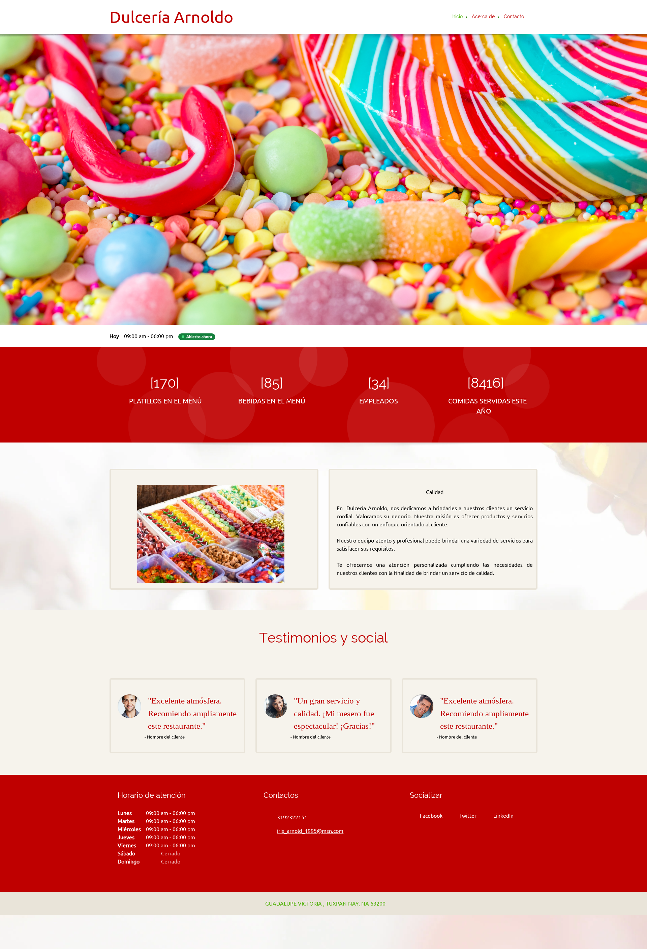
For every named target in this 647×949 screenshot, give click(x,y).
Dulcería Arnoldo (171, 17)
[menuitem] (457, 17)
